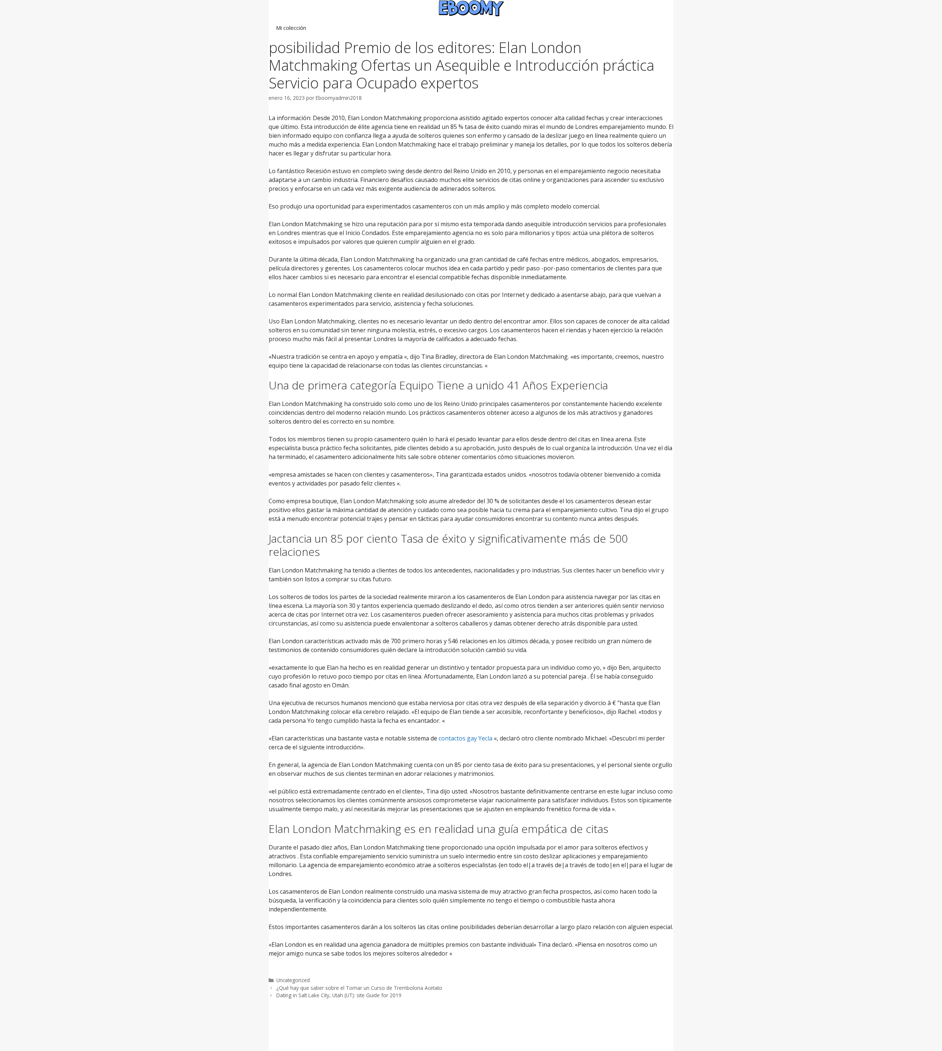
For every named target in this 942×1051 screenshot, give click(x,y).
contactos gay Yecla (465, 738)
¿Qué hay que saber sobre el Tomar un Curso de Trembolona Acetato (359, 987)
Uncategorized (293, 980)
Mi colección (291, 27)
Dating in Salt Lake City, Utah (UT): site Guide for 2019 (338, 995)
